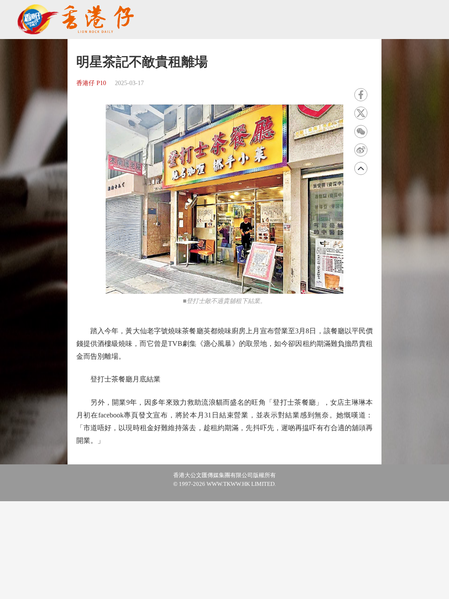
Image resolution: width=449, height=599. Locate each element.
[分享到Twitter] (360, 113)
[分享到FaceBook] (360, 94)
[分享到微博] (360, 150)
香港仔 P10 (91, 83)
